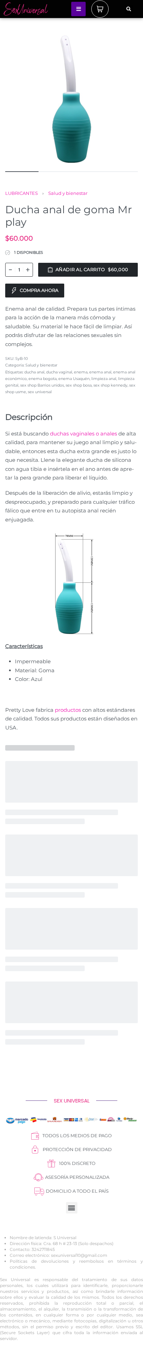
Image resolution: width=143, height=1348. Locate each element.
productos (68, 710)
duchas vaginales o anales (83, 433)
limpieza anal (103, 378)
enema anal (100, 372)
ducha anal (34, 372)
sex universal (40, 391)
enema (80, 372)
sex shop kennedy (110, 385)
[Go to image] (22, 171)
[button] (129, 9)
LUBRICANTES (21, 193)
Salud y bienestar (67, 193)
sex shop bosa (79, 385)
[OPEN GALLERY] (71, 98)
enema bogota (42, 378)
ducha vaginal (59, 372)
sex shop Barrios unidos (42, 385)
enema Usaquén (74, 378)
